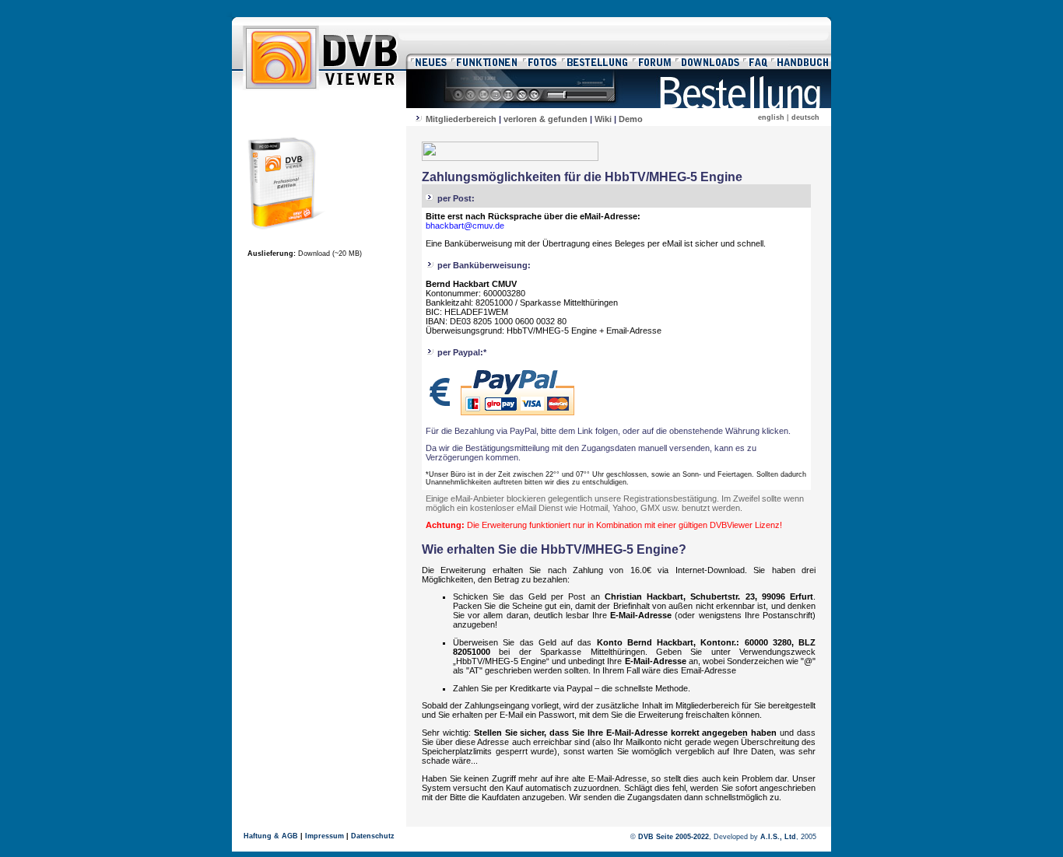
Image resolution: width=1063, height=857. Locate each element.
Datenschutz (373, 836)
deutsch (805, 117)
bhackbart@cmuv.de (465, 225)
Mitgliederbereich (461, 119)
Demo (631, 119)
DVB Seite (655, 837)
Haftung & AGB (271, 836)
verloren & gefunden (545, 119)
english (771, 117)
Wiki (603, 119)
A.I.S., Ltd (778, 837)
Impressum (324, 836)
